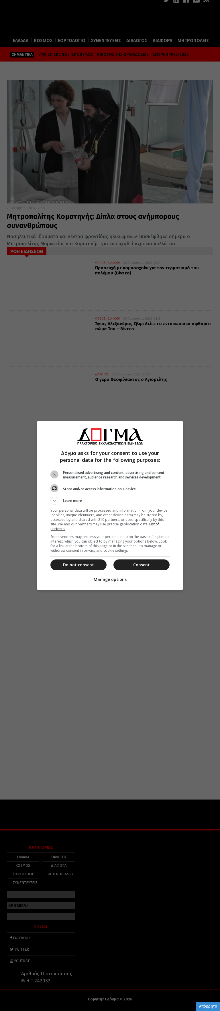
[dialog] (110, 505)
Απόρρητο (208, 1006)
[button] (110, 501)
